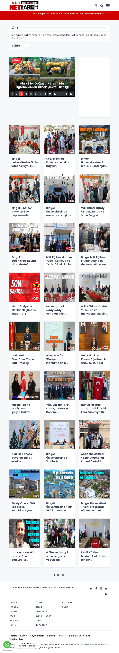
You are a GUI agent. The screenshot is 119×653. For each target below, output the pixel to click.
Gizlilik (62, 635)
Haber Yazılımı (66, 587)
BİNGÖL (65, 607)
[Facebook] (96, 588)
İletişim (13, 635)
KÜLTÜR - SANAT (44, 615)
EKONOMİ (14, 607)
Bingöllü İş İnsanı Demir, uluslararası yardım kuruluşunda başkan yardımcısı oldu (68, 15)
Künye (23, 635)
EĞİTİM (16, 45)
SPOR (12, 615)
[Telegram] (106, 593)
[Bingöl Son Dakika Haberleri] (23, 5)
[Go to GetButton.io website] (7, 650)
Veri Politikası (16, 639)
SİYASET (13, 611)
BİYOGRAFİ (67, 602)
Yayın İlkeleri (37, 635)
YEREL (38, 620)
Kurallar (51, 635)
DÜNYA (39, 602)
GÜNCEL (13, 602)
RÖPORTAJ (41, 624)
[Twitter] (91, 588)
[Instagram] (101, 588)
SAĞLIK (39, 607)
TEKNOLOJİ (41, 611)
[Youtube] (106, 588)
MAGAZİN (14, 620)
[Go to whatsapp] (7, 644)
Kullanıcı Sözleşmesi (79, 635)
